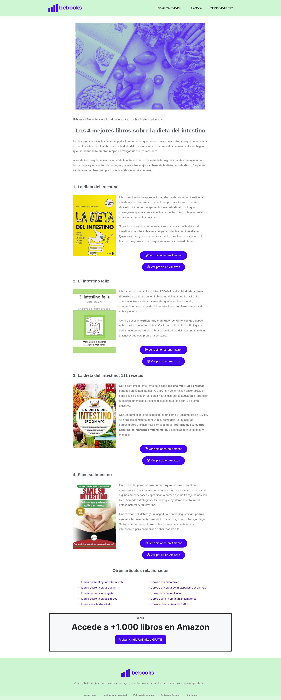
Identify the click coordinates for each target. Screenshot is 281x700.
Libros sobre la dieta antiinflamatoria (173, 598)
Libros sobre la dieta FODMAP (169, 604)
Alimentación (95, 119)
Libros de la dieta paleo (164, 582)
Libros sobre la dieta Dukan (98, 587)
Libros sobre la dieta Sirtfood (99, 598)
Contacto (196, 8)
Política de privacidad (115, 695)
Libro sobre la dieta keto (96, 604)
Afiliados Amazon (170, 695)
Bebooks (78, 119)
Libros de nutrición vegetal (97, 593)
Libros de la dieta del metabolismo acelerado (178, 587)
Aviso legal (90, 695)
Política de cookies (143, 695)
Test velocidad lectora (220, 8)
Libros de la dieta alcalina (166, 593)
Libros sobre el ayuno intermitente (102, 582)
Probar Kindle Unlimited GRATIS (140, 639)
